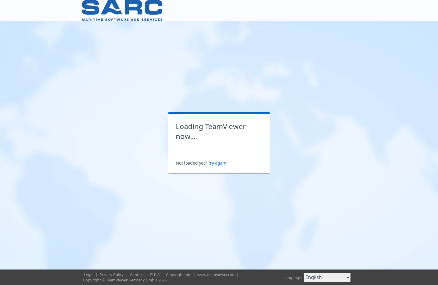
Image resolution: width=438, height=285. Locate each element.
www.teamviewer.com (216, 274)
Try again (217, 163)
